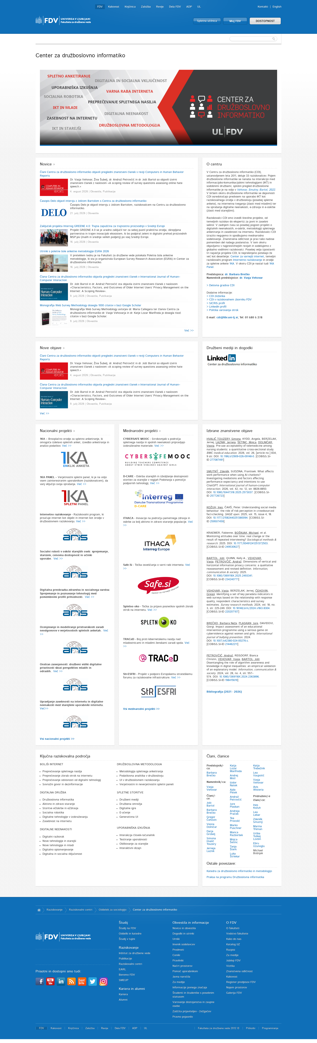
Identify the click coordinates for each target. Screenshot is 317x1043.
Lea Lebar (256, 813)
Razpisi (230, 949)
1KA (231, 263)
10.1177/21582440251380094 (230, 517)
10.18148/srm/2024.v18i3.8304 (251, 608)
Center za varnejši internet (247, 256)
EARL (122, 969)
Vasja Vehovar (212, 788)
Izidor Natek (233, 784)
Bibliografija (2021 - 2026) (224, 691)
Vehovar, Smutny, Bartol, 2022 (256, 189)
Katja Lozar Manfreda (236, 768)
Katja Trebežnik (259, 767)
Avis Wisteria (258, 788)
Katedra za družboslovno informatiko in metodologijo (239, 871)
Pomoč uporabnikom (185, 971)
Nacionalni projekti (56, 431)
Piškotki (250, 1028)
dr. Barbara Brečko (237, 274)
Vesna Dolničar (212, 825)
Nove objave (50, 348)
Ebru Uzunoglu (259, 845)
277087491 (216, 460)
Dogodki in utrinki (183, 933)
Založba (146, 6)
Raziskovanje (55, 909)
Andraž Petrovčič (236, 798)
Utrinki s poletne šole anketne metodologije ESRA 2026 (74, 251)
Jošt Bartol (210, 804)
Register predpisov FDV (241, 982)
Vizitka (230, 966)
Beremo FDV (127, 974)
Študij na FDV (127, 928)
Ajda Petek (233, 791)
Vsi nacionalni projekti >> (57, 739)
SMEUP (123, 980)
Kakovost (113, 6)
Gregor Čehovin (212, 818)
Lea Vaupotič (258, 774)
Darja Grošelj (211, 833)
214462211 (231, 644)
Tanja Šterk (233, 848)
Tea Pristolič (235, 819)
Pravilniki (178, 960)
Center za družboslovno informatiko (155, 909)
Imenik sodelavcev (184, 944)
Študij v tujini (127, 939)
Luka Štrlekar (235, 855)
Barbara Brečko (212, 774)
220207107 (231, 611)
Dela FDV (175, 6)
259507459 (217, 521)
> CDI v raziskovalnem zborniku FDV (229, 299)
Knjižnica (130, 6)
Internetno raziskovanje (247, 260)
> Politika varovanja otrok (222, 310)
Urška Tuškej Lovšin (257, 836)
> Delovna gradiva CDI (220, 285)
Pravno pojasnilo (183, 1016)
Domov (39, 910)
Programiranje (270, 1028)
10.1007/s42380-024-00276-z (230, 640)
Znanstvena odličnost (239, 971)
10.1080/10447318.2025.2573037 (233, 492)
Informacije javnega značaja (190, 987)
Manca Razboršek (236, 834)
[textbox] (253, 38)
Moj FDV (235, 21)
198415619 (231, 680)
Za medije (179, 982)
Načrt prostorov (182, 966)
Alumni (123, 999)
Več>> (44, 708)
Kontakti (263, 6)
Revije (160, 6)
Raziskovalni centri (80, 909)
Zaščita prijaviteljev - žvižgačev (192, 1011)
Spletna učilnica (207, 21)
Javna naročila (181, 976)
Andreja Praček (235, 812)
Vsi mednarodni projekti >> (141, 709)
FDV (100, 6)
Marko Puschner (236, 827)
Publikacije (125, 958)
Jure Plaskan (234, 805)
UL (199, 6)
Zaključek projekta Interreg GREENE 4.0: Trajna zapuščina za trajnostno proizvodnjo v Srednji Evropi (102, 226)
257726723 (217, 495)
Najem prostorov (236, 987)
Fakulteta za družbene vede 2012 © (218, 1028)
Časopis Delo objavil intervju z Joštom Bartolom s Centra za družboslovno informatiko (93, 201)
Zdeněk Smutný (258, 821)
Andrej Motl (234, 777)
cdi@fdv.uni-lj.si (227, 317)
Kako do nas (233, 939)
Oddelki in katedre (130, 933)
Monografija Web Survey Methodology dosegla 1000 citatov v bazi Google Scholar (90, 305)
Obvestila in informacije (191, 922)
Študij (123, 922)
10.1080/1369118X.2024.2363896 (239, 676)
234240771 (231, 579)
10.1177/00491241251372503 (251, 543)
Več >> (189, 330)
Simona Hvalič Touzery (211, 841)
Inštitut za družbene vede (134, 953)
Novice (46, 164)
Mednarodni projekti (140, 431)
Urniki (176, 939)
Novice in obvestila (184, 928)
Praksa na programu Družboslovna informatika (235, 877)
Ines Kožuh (257, 806)
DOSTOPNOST (265, 21)
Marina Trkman (257, 828)
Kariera (123, 994)
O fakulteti (232, 928)
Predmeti (178, 949)
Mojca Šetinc (234, 841)
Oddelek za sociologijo (112, 909)
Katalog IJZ (233, 944)
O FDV (231, 922)
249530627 (232, 547)
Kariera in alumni (132, 988)
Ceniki (176, 955)
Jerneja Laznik (211, 850)
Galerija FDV (234, 993)
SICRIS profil (217, 303)
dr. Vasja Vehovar (251, 278)
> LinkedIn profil (216, 306)
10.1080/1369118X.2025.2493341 (232, 575)
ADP (189, 6)
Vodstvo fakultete (237, 933)
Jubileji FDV (233, 960)
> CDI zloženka (216, 296)
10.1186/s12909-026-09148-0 (237, 456)
